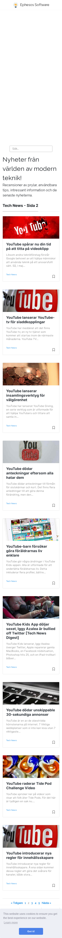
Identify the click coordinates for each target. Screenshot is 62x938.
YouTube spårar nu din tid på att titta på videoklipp (28, 246)
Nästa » (46, 902)
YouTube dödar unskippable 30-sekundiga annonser (30, 712)
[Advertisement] (31, 46)
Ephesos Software (34, 5)
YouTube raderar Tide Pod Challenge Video (28, 785)
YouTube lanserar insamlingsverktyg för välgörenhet (25, 395)
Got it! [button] (31, 931)
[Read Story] (53, 278)
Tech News (11, 274)
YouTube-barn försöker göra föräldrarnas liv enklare (26, 550)
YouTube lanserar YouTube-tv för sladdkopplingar (30, 319)
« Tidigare (17, 902)
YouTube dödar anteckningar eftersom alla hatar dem (29, 473)
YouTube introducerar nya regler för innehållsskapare (29, 855)
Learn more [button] (11, 922)
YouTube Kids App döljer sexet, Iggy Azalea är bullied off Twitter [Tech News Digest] (30, 631)
